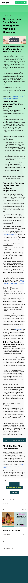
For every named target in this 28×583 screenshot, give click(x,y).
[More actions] (25, 16)
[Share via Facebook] (3, 499)
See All (24, 509)
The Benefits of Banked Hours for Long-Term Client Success (14, 529)
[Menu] (12, 2)
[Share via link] (13, 499)
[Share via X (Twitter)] (7, 499)
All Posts (4, 9)
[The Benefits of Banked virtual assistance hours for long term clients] (14, 519)
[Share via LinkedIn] (10, 499)
